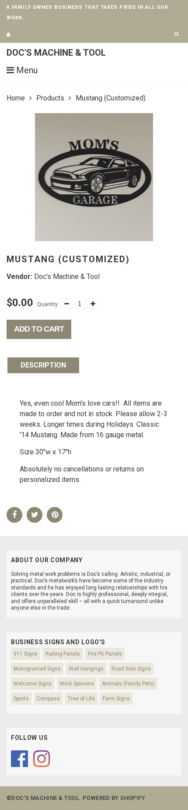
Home (16, 98)
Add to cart (39, 329)
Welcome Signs (33, 684)
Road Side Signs (131, 669)
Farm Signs (116, 699)
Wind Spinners (76, 684)
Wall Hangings (86, 669)
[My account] (8, 34)
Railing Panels (62, 654)
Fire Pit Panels (105, 654)
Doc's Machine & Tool (56, 52)
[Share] (14, 515)
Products (50, 98)
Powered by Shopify (114, 798)
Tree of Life (81, 699)
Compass (48, 699)
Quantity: (48, 304)
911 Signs (26, 654)
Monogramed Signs (37, 669)
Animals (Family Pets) (128, 684)
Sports (21, 699)
